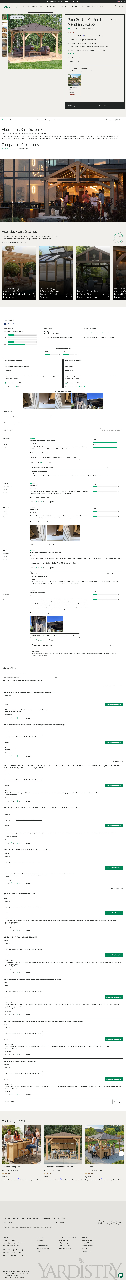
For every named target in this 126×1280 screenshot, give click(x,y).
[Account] (119, 6)
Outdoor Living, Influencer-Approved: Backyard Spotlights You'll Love (50, 292)
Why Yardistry (63, 1243)
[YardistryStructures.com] (10, 6)
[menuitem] (27, 6)
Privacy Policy (25, 1271)
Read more (71, 53)
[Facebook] (107, 1222)
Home (3, 12)
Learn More (74, 1)
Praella (11, 1277)
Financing (84, 1248)
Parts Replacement (42, 1245)
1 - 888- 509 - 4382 (9, 1240)
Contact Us (40, 1240)
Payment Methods (87, 1245)
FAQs (38, 1251)
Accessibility (6, 1273)
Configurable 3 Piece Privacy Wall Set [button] (58, 1166)
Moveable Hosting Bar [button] (11, 1166)
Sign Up (56, 1222)
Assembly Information (26, 120)
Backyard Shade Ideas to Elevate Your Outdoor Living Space (87, 294)
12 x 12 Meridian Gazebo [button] (73, 88)
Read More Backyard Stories (12, 242)
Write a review (83, 28)
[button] (26, 6)
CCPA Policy (13, 1273)
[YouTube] (120, 1222)
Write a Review (63, 1240)
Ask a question (91, 28)
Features (13, 120)
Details (4, 120)
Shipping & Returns (87, 1243)
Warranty (56, 120)
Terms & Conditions (23, 1273)
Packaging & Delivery (43, 120)
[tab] (5, 120)
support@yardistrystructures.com (14, 1243)
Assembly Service (87, 1240)
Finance (88, 6)
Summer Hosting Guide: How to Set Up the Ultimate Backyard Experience (14, 292)
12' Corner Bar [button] (90, 1166)
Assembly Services (65, 1248)
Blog (101, 6)
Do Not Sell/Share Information (10, 1275)
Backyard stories (64, 1245)
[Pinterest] (114, 1222)
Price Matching (86, 1251)
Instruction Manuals (43, 1248)
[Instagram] (101, 1222)
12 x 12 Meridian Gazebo (10, 149)
